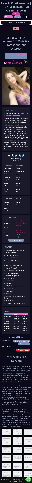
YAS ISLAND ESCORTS (6, 432)
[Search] (23, 16)
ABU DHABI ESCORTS (17, 474)
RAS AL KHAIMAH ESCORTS (6, 474)
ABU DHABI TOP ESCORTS (17, 441)
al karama (24, 113)
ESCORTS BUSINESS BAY (7, 441)
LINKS (16, 28)
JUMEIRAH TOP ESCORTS (18, 432)
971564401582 (14, 63)
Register (9, 17)
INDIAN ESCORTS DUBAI (6, 466)
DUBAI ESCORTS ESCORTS (6, 458)
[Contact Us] (27, 16)
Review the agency (22, 341)
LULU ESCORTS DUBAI (17, 450)
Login (18, 17)
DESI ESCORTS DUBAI (17, 466)
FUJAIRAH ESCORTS (18, 458)
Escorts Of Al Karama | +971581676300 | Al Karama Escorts (16, 6)
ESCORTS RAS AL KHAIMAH (6, 450)
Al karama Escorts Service (12, 116)
